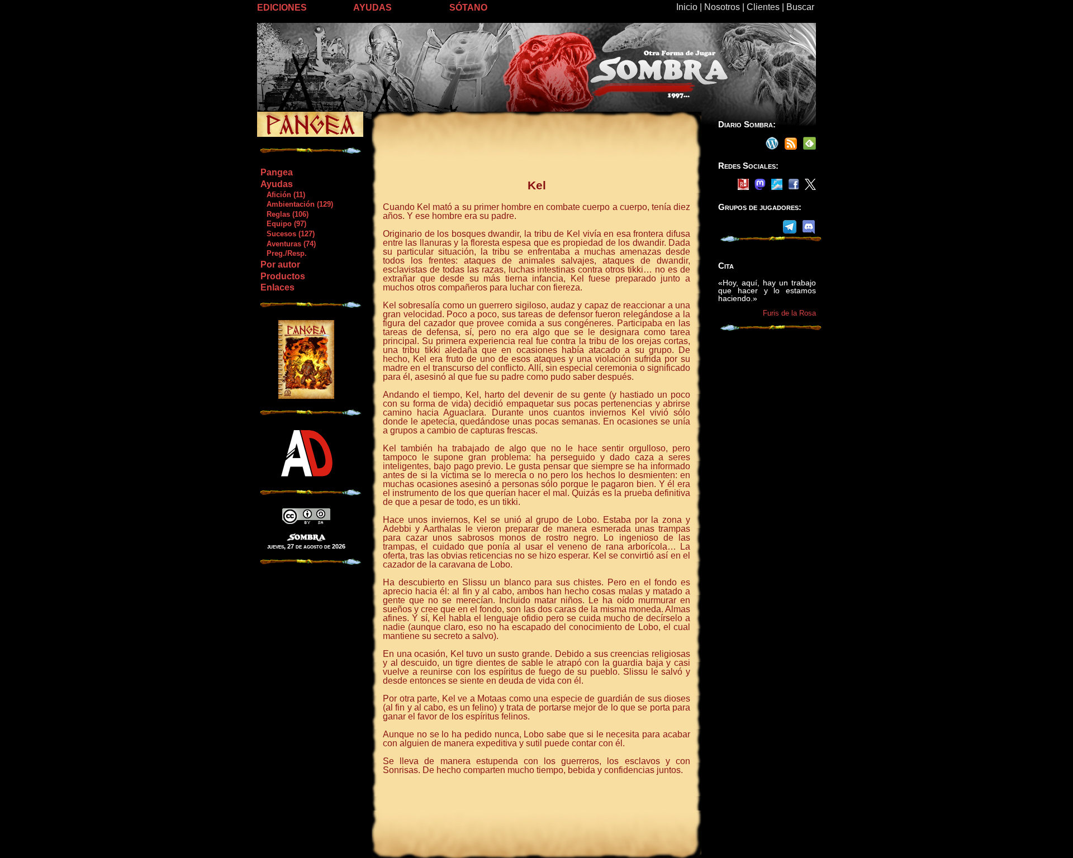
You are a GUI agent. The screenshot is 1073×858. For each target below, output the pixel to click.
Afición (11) (282, 194)
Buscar (800, 7)
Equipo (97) (283, 224)
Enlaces (277, 287)
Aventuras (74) (288, 244)
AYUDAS (372, 7)
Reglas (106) (284, 214)
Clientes (763, 7)
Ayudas (276, 184)
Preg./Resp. (283, 253)
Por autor (280, 264)
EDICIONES (282, 7)
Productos (282, 276)
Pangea (276, 172)
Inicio (686, 7)
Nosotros (722, 7)
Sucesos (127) (287, 234)
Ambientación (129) (296, 204)
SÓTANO (468, 7)
